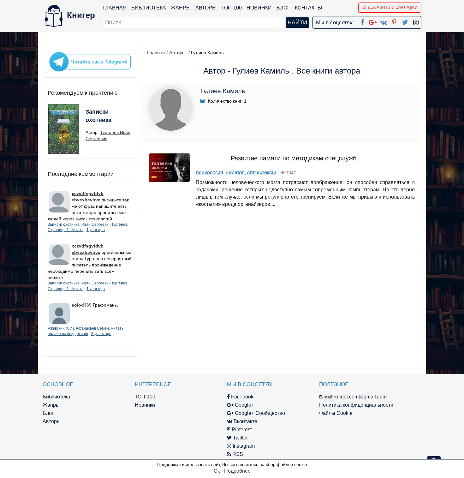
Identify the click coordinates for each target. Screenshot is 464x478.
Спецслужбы (261, 173)
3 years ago (101, 334)
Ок (217, 471)
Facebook (241, 396)
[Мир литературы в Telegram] (90, 61)
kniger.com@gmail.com (360, 396)
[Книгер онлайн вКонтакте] (383, 21)
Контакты (308, 7)
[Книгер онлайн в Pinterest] (394, 21)
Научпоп (235, 173)
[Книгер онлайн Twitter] (405, 21)
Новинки (259, 7)
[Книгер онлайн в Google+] (373, 21)
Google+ (244, 405)
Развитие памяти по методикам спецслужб (293, 158)
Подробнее (237, 471)
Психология (209, 173)
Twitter (240, 437)
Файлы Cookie (336, 413)
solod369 (82, 305)
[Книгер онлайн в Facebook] (362, 21)
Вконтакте (244, 421)
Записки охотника (98, 116)
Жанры (181, 7)
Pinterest (241, 429)
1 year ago (95, 230)
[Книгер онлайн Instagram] (415, 21)
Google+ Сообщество (259, 413)
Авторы (206, 7)
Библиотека (148, 7)
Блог (283, 7)
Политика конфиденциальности (356, 405)
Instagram (243, 446)
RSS (237, 454)
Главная (115, 7)
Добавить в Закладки (393, 7)
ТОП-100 (231, 7)
